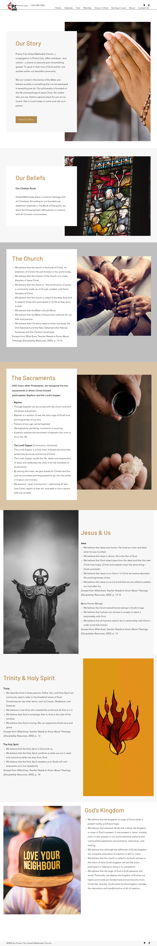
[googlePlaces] (144, 943)
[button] (26, 119)
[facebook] (149, 943)
